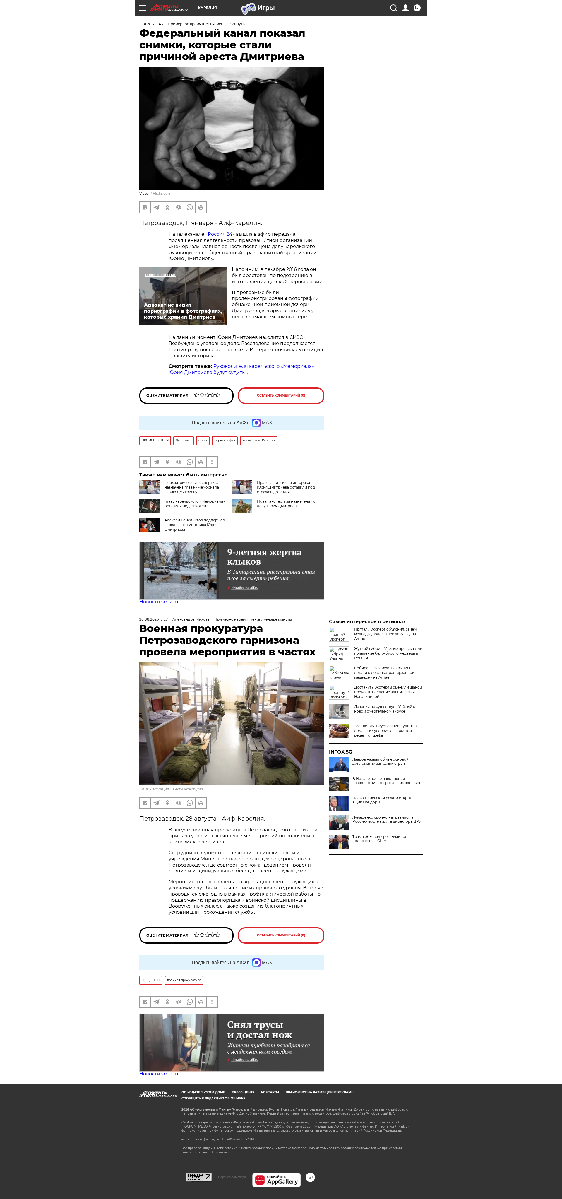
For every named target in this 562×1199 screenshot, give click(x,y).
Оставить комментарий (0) (281, 395)
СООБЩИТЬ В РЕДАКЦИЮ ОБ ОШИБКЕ (213, 1098)
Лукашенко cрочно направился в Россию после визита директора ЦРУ (386, 819)
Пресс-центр (243, 1092)
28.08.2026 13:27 (153, 619)
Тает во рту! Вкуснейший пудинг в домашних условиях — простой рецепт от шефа (385, 730)
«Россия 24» (220, 234)
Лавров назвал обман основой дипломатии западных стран (380, 761)
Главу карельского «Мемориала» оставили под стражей (195, 503)
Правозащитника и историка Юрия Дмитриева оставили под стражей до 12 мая (286, 487)
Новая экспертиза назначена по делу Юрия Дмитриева (286, 503)
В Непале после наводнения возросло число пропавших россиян (386, 781)
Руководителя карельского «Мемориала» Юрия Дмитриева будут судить (241, 369)
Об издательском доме (203, 1092)
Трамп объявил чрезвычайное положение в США (379, 839)
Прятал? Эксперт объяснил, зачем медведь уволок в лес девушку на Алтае (385, 634)
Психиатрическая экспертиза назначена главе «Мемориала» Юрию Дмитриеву (193, 487)
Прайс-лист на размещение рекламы (320, 1092)
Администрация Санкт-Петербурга (171, 789)
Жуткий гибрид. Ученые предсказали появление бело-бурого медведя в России (388, 653)
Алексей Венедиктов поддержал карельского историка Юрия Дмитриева (195, 525)
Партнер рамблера (232, 1177)
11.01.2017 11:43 (151, 24)
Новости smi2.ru (158, 601)
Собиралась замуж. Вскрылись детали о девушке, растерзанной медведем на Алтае (384, 672)
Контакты (270, 1092)
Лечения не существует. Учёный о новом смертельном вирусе (384, 708)
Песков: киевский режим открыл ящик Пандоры (382, 800)
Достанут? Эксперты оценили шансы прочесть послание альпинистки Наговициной (388, 692)
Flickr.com (162, 193)
